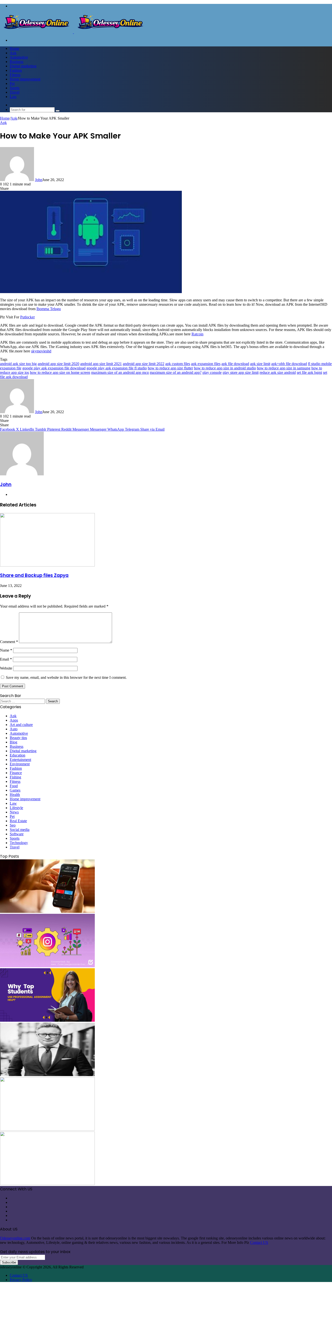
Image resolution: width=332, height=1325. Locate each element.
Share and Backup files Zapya (34, 575)
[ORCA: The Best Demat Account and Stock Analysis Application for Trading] (47, 911)
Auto (13, 729)
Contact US (259, 1242)
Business (16, 62)
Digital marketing (23, 66)
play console (212, 372)
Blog (13, 742)
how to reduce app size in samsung (283, 368)
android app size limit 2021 (101, 364)
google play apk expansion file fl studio (117, 368)
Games (15, 790)
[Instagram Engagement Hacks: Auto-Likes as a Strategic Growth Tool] (47, 966)
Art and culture (21, 725)
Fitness (15, 75)
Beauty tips (18, 738)
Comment (9, 642)
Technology (19, 843)
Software (17, 834)
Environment (20, 764)
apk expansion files (205, 364)
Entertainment (20, 760)
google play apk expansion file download (54, 368)
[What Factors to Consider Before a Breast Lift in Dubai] (47, 1129)
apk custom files (177, 364)
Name (6, 650)
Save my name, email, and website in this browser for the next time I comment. (66, 677)
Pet (12, 83)
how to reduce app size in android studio (225, 368)
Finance (16, 773)
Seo (13, 825)
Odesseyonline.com (15, 1238)
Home (14, 48)
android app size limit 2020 (58, 364)
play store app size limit (241, 372)
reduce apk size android (278, 372)
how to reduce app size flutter (170, 368)
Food (14, 786)
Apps (14, 720)
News (14, 812)
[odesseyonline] (73, 32)
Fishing (15, 777)
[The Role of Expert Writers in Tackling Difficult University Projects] (47, 1020)
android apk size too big (18, 364)
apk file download (235, 364)
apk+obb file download (289, 364)
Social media (19, 830)
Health (15, 795)
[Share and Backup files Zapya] (47, 565)
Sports (14, 88)
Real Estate (18, 821)
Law (13, 97)
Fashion (16, 70)
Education (17, 755)
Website (6, 668)
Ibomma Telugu (48, 309)
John (38, 180)
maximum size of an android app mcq (120, 372)
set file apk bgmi (309, 372)
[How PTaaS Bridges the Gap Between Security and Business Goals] (47, 1184)
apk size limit (260, 364)
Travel (14, 92)
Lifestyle (16, 808)
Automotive (19, 57)
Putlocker (27, 317)
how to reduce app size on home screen (60, 372)
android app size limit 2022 (143, 364)
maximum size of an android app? (175, 372)
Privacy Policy (21, 1280)
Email (6, 659)
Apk (13, 53)
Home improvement (25, 79)
